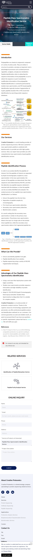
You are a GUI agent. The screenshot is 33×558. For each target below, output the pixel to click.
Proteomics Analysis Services (16, 27)
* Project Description (7, 448)
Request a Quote (29, 44)
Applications (20, 25)
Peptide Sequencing (6, 508)
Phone (3, 421)
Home (12, 25)
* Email (3, 412)
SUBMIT (8, 468)
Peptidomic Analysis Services (16, 30)
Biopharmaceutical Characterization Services (13, 517)
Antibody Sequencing (7, 505)
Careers (3, 524)
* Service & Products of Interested (11, 438)
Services (3, 500)
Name (3, 403)
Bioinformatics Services (7, 520)
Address (3, 429)
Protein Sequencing (6, 503)
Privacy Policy (7, 551)
